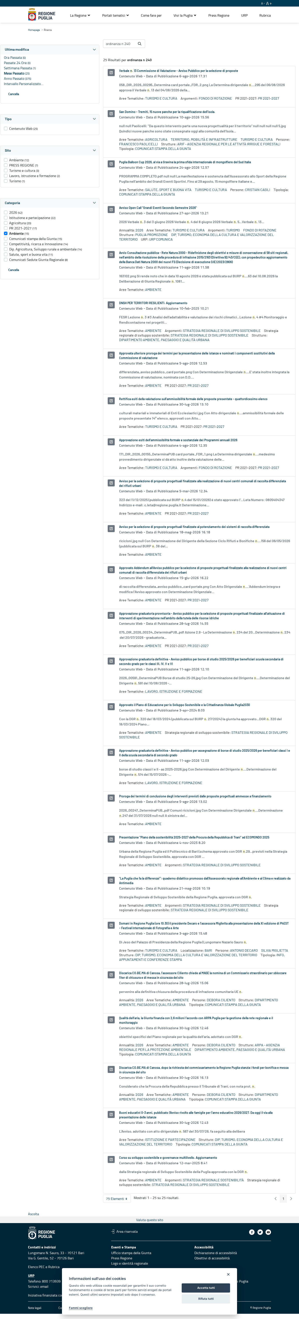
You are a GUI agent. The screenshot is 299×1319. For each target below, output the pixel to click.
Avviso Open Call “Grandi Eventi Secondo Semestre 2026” (158, 208)
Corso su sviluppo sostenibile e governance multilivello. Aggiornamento (168, 1157)
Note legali (34, 1308)
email (44, 1286)
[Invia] (139, 43)
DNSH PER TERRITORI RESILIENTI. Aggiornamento (153, 303)
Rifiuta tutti (206, 1298)
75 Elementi (118, 1199)
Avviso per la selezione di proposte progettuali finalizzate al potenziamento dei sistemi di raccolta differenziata (194, 527)
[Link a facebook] (252, 1232)
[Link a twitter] (260, 1232)
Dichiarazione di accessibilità (215, 1252)
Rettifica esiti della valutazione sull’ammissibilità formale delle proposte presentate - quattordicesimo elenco (193, 399)
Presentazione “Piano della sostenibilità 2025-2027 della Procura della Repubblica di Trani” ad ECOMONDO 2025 (194, 837)
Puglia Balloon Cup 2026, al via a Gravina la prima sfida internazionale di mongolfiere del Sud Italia (185, 162)
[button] (80, 15)
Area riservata (127, 1231)
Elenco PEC (36, 1266)
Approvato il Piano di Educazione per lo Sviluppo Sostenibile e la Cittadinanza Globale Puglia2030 (184, 705)
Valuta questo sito (149, 1219)
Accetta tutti (206, 1287)
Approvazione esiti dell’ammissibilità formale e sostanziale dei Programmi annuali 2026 (178, 440)
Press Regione (121, 1258)
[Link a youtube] (268, 1232)
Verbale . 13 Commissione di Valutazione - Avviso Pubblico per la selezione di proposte (178, 71)
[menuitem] (151, 15)
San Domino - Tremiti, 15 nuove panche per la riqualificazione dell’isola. (167, 112)
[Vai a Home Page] (41, 14)
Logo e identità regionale (129, 1263)
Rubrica (54, 1266)
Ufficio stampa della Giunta (131, 1252)
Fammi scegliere (81, 1308)
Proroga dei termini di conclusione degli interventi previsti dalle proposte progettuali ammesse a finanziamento (195, 796)
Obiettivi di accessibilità (212, 1258)
